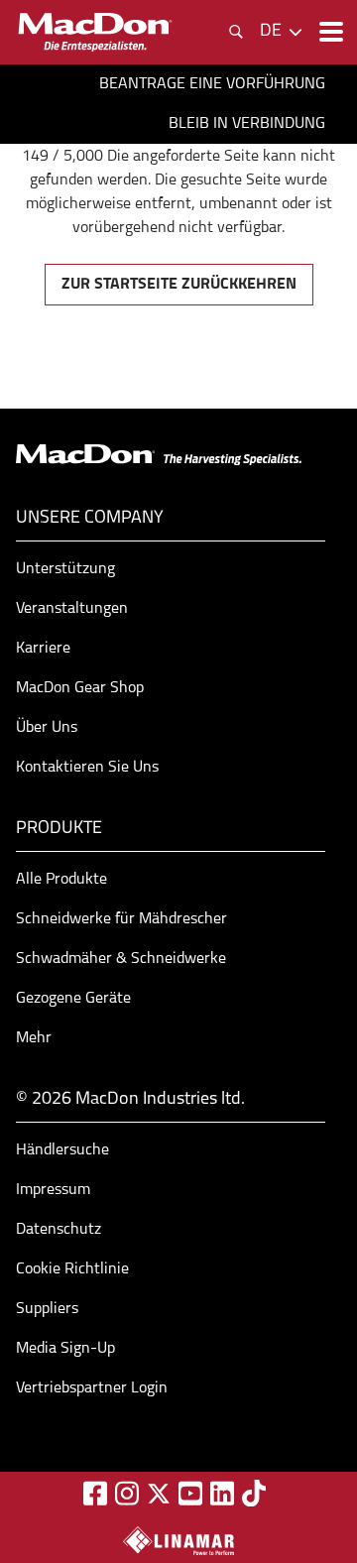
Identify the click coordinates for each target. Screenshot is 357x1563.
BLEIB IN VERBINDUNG (247, 124)
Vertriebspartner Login (92, 1388)
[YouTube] (190, 1493)
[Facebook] (95, 1493)
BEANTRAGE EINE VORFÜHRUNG (212, 84)
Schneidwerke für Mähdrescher (121, 919)
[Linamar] (178, 1540)
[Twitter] (159, 1493)
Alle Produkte (61, 880)
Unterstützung (65, 569)
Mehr (34, 1038)
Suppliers (47, 1309)
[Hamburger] (329, 32)
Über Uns (46, 728)
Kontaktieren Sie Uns (87, 768)
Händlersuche (62, 1150)
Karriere (43, 649)
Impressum (53, 1190)
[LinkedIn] (222, 1493)
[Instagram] (127, 1493)
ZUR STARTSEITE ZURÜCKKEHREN (179, 285)
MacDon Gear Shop (80, 688)
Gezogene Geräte (73, 999)
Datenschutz (58, 1230)
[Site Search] (236, 32)
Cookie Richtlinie (72, 1269)
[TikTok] (254, 1493)
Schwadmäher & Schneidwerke (121, 959)
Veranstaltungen (72, 609)
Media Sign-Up (65, 1349)
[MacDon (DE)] (95, 32)
